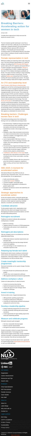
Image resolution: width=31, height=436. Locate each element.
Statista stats (9, 76)
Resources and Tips (7, 378)
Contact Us (4, 411)
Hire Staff (3, 397)
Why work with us (6, 408)
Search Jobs (4, 381)
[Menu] (29, 3)
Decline (7, 433)
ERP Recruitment (6, 389)
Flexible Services (6, 392)
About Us (3, 403)
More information (15, 435)
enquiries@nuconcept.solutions (22, 341)
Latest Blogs (4, 406)
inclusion (12, 180)
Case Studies (5, 394)
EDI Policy (4, 417)
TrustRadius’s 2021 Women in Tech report (14, 152)
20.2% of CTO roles (6, 100)
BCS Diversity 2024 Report (21, 64)
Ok (1, 433)
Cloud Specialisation (7, 387)
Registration (4, 373)
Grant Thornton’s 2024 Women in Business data (13, 85)
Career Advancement (7, 375)
